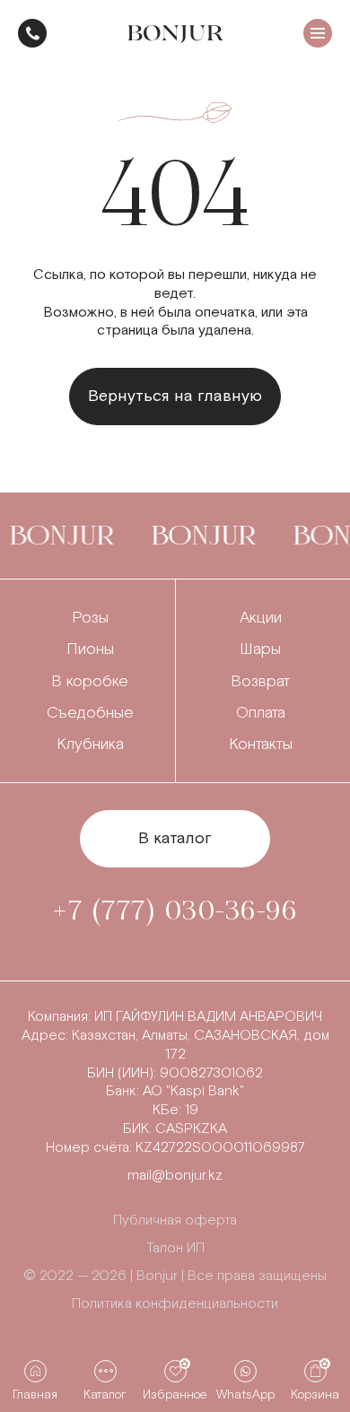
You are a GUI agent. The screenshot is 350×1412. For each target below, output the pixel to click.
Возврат (260, 681)
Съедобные (90, 712)
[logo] (175, 33)
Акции (261, 617)
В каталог (175, 838)
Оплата (260, 712)
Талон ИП (175, 1248)
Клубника (90, 744)
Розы (90, 617)
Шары (260, 649)
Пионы (90, 649)
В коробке (89, 681)
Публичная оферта (175, 1220)
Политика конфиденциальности (175, 1303)
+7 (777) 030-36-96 (32, 33)
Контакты (261, 744)
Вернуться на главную (175, 396)
